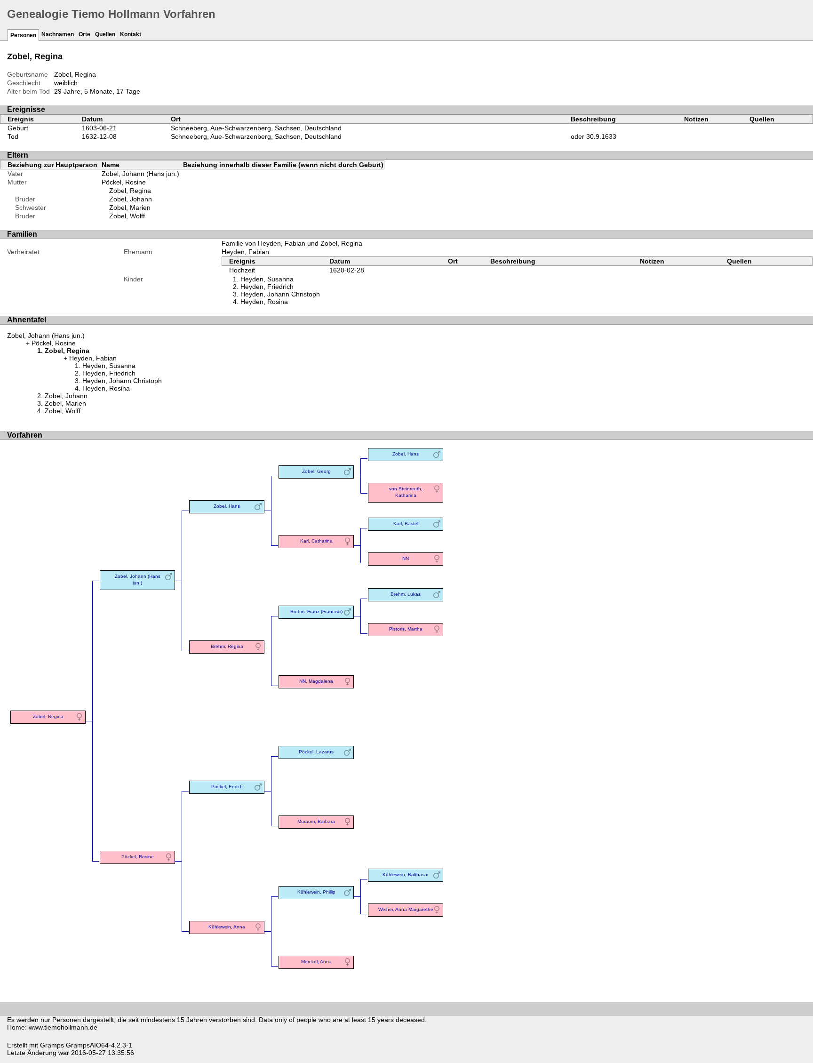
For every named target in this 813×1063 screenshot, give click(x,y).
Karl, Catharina (316, 540)
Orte (84, 34)
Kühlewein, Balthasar (406, 874)
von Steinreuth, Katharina (405, 492)
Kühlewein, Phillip (316, 892)
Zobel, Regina (130, 190)
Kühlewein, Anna (226, 926)
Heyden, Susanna (267, 279)
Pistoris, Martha (405, 628)
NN (405, 558)
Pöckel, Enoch (227, 786)
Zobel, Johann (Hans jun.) (140, 173)
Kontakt (130, 34)
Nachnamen (57, 34)
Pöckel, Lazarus (316, 751)
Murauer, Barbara (316, 821)
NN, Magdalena (316, 681)
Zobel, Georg (316, 471)
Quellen (105, 34)
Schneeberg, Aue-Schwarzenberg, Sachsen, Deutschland (256, 128)
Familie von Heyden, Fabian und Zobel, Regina (292, 243)
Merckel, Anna (316, 961)
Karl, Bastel (405, 523)
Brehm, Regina (227, 646)
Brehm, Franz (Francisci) (316, 611)
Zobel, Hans (227, 506)
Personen (23, 35)
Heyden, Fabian (245, 252)
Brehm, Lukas (406, 594)
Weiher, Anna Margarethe (405, 909)
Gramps (52, 1045)
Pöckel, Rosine (124, 182)
